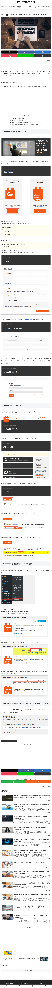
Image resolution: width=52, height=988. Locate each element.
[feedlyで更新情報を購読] (13, 781)
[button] (42, 55)
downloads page (29, 319)
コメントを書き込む (26, 970)
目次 (24, 115)
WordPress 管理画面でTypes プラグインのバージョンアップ (26, 124)
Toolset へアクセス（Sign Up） (19, 118)
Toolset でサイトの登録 (17, 120)
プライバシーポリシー (26, 983)
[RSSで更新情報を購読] (38, 781)
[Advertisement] (26, 65)
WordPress (5, 741)
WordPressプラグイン (13, 741)
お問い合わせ (42, 983)
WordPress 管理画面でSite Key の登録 (21, 122)
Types (20, 741)
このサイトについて (9, 983)
